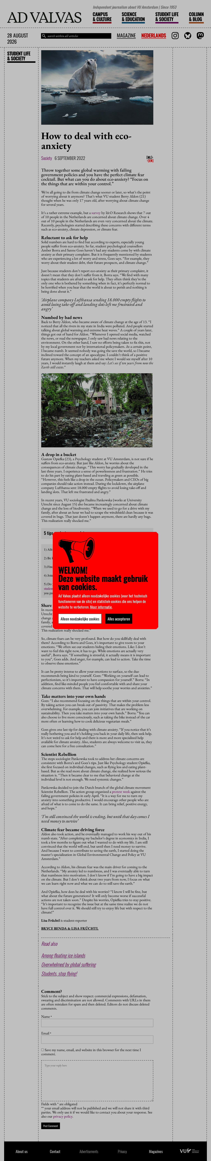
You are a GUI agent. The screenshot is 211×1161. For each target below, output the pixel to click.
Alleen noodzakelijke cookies (80, 618)
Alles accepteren (119, 618)
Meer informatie (101, 607)
